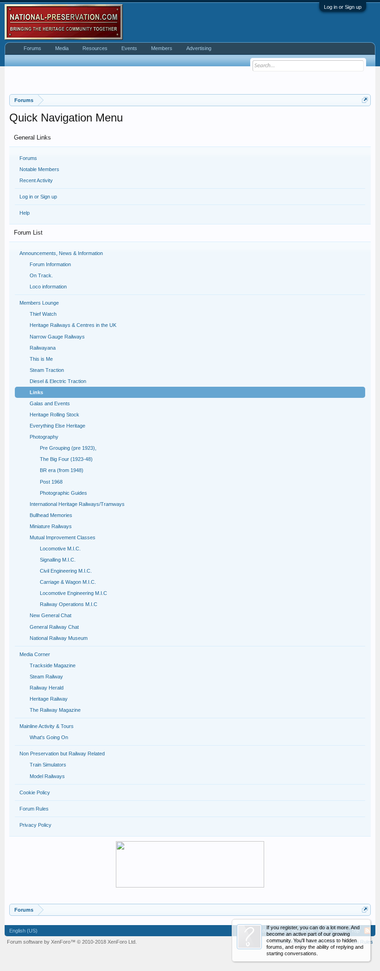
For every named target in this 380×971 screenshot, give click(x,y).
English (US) (23, 930)
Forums (28, 158)
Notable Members (39, 169)
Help (24, 213)
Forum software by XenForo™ (72, 942)
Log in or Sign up (342, 7)
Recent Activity (36, 180)
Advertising (198, 48)
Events (129, 48)
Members (161, 48)
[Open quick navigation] (365, 100)
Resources (95, 48)
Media (62, 48)
